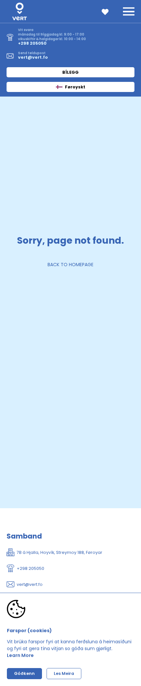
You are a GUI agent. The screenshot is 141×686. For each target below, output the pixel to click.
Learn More (20, 655)
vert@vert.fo (33, 57)
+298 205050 (32, 43)
